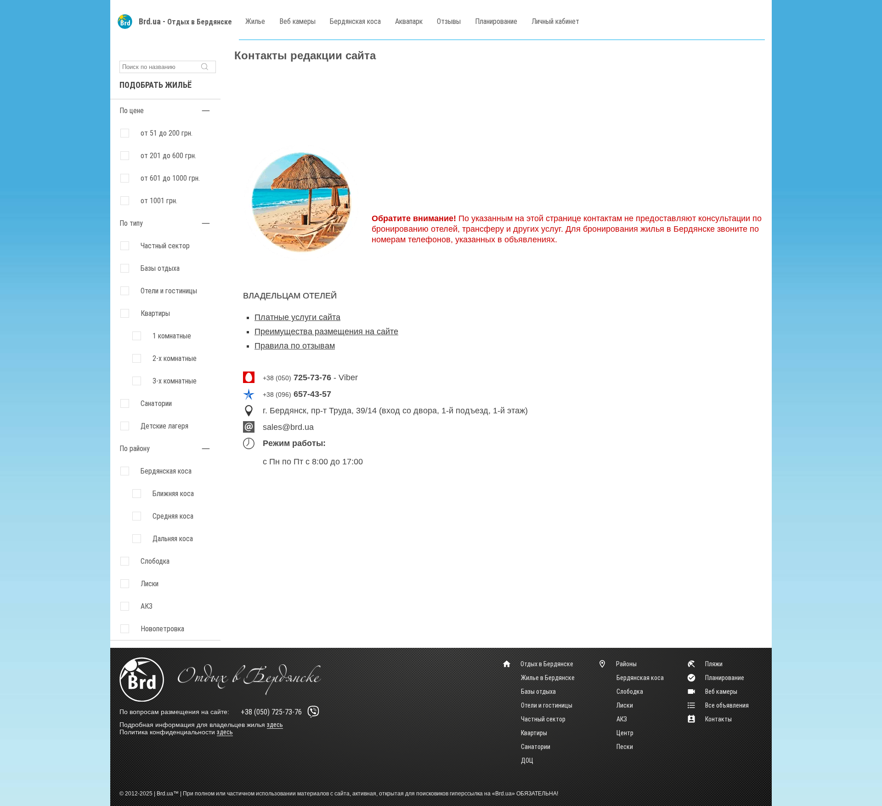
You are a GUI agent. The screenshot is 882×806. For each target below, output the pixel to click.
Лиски (624, 705)
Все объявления (727, 705)
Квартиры (155, 313)
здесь (275, 724)
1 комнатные (172, 336)
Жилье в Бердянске (548, 677)
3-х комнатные (175, 381)
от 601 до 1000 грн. (170, 178)
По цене (131, 110)
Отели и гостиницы (169, 290)
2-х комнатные (175, 358)
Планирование (496, 21)
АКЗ (621, 719)
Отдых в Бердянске (199, 21)
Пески (624, 746)
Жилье (255, 21)
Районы (626, 664)
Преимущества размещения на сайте (326, 331)
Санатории (156, 403)
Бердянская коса (355, 21)
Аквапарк (409, 21)
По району (134, 448)
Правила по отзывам (294, 345)
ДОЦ (527, 760)
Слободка (629, 691)
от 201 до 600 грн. (168, 155)
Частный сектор (165, 245)
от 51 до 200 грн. (166, 133)
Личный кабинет (555, 21)
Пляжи (714, 664)
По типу (131, 223)
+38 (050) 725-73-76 (271, 712)
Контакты (718, 719)
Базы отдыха (160, 268)
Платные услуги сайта (297, 317)
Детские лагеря (164, 426)
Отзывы (449, 21)
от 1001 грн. (159, 200)
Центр (624, 733)
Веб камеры (297, 21)
